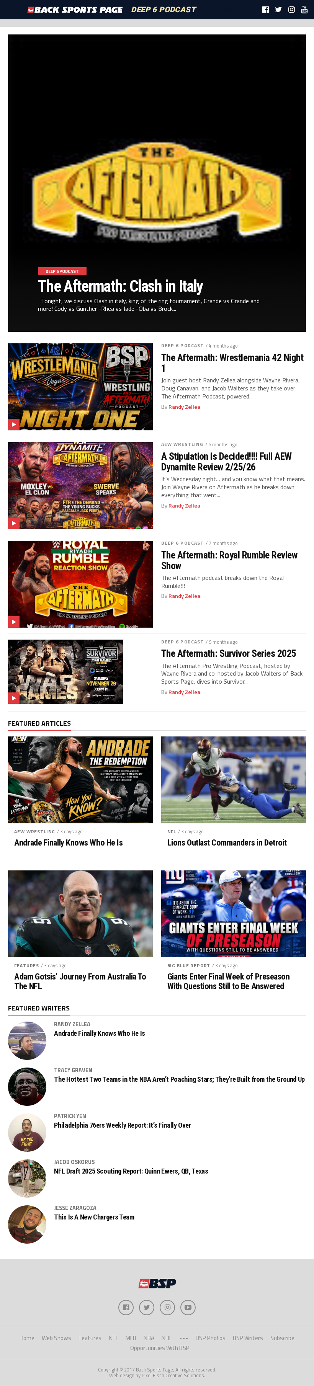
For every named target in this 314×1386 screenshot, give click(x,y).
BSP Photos (211, 1338)
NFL (172, 831)
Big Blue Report (189, 965)
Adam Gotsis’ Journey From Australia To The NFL (80, 981)
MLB (131, 1338)
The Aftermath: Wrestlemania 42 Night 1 (232, 363)
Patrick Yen (70, 1116)
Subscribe (282, 1338)
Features (26, 965)
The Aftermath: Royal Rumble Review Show (229, 560)
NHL (167, 1338)
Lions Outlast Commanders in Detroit (227, 842)
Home (27, 1338)
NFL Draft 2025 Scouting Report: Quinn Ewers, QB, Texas (131, 1171)
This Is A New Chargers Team (94, 1217)
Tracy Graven (73, 1070)
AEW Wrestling (182, 444)
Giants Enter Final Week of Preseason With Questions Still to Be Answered (228, 981)
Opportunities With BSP (160, 1348)
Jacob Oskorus (74, 1162)
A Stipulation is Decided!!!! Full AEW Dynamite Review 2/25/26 (226, 461)
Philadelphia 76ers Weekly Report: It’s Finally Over (122, 1125)
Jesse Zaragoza (75, 1208)
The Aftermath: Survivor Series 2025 (228, 653)
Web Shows (56, 1338)
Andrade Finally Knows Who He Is (68, 842)
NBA (149, 1338)
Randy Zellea (184, 407)
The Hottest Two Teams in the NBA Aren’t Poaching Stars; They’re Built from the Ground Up (179, 1079)
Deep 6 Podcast (182, 345)
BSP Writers (248, 1338)
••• (183, 1338)
